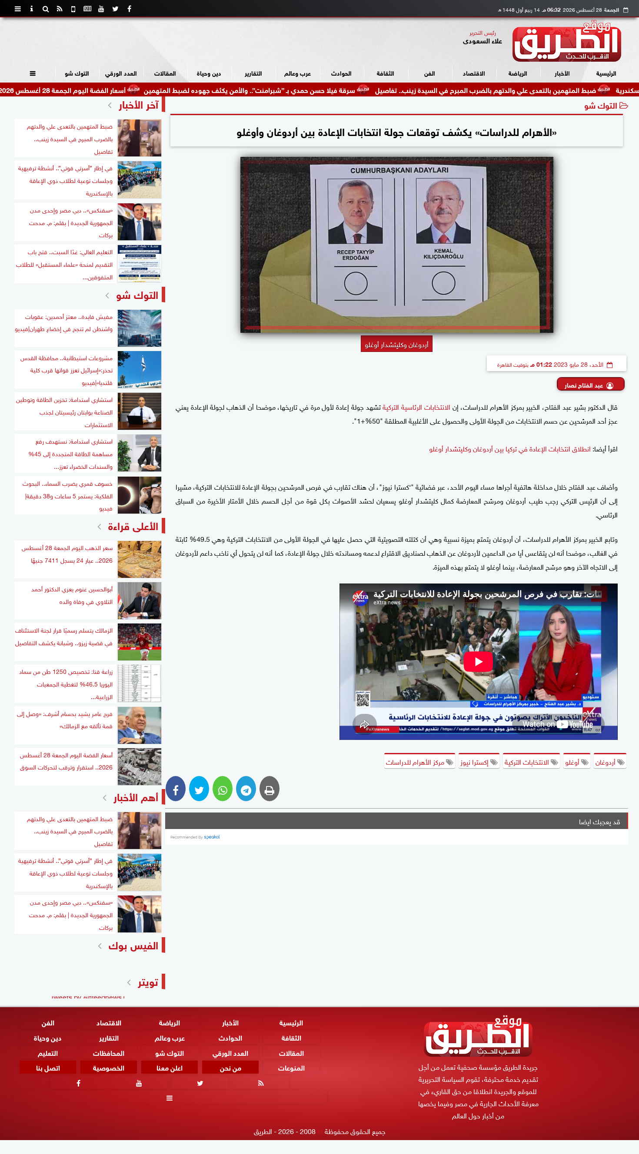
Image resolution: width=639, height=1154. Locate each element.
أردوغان (606, 761)
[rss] (60, 8)
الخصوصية (108, 1067)
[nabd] (73, 8)
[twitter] (115, 8)
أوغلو (573, 761)
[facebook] (129, 8)
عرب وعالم (297, 72)
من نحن (230, 1067)
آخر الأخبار (138, 103)
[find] (46, 8)
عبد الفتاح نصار (584, 384)
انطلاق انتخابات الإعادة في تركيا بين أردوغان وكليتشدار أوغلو (510, 448)
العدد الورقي (121, 72)
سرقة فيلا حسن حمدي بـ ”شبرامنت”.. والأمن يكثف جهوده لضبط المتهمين (299, 89)
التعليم (48, 1052)
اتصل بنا (48, 1067)
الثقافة (385, 72)
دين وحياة (209, 72)
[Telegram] (246, 788)
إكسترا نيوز (475, 761)
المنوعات (291, 1067)
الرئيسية (606, 72)
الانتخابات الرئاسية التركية (416, 406)
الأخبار (562, 72)
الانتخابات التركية (528, 761)
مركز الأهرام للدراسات (416, 761)
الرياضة (518, 72)
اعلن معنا (169, 1067)
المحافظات (108, 1052)
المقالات (165, 72)
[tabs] (18, 8)
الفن (429, 72)
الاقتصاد (474, 72)
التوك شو (77, 72)
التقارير (253, 72)
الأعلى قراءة (133, 524)
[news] (87, 8)
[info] (32, 8)
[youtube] (101, 8)
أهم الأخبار (135, 795)
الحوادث (341, 72)
